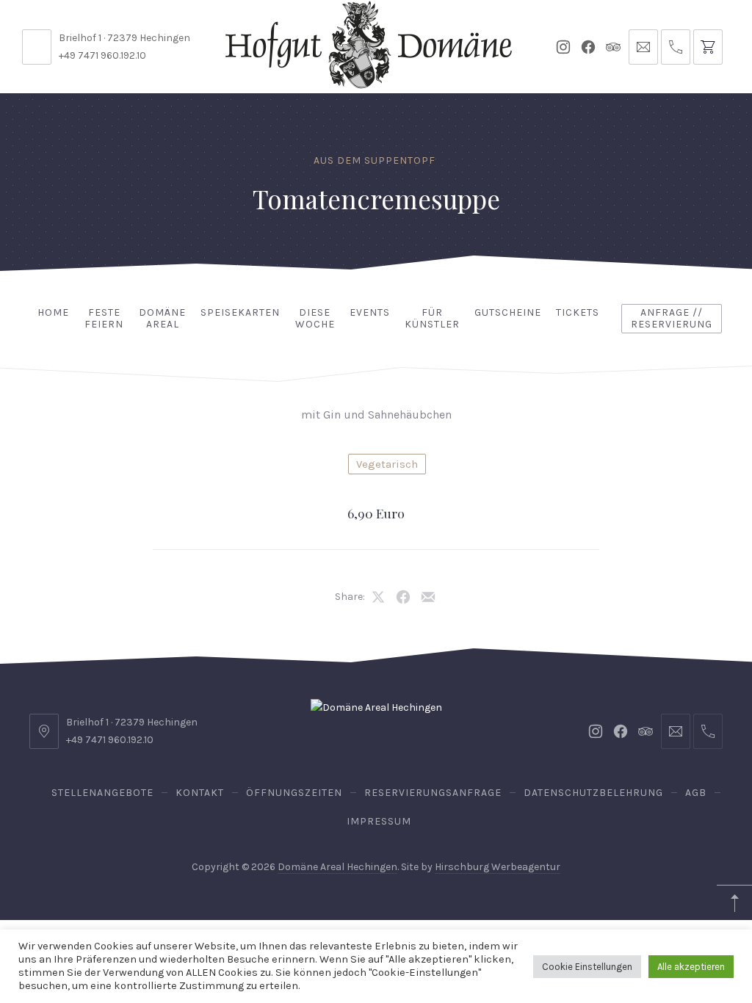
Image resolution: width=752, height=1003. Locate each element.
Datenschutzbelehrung (593, 792)
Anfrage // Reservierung (671, 318)
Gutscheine (507, 312)
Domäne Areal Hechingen (337, 867)
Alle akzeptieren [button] (691, 966)
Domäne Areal (162, 318)
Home (53, 312)
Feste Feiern (103, 318)
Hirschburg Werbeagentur (497, 867)
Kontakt (200, 792)
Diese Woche (315, 318)
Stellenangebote (102, 792)
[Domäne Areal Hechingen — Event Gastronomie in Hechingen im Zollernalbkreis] (369, 45)
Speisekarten (240, 312)
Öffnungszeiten (294, 792)
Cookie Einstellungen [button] (587, 966)
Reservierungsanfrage (433, 792)
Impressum (379, 821)
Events (370, 312)
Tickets (577, 312)
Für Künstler (432, 318)
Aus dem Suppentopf (374, 160)
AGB (695, 792)
